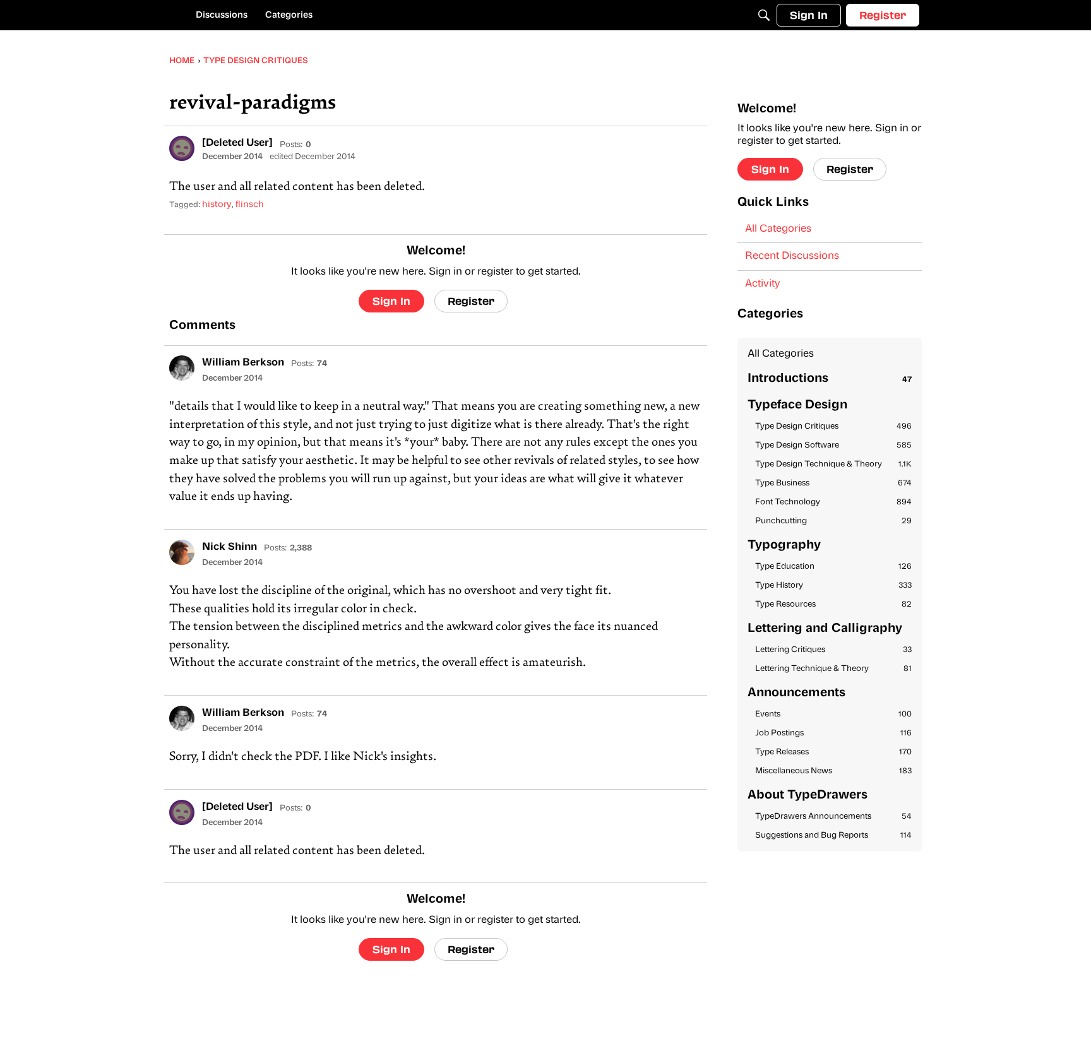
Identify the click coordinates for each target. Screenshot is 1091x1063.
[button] (181, 148)
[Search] (764, 15)
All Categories (778, 229)
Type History (833, 585)
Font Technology (833, 502)
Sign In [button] (391, 301)
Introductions (830, 379)
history (217, 205)
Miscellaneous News (833, 771)
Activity (762, 284)
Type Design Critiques (833, 426)
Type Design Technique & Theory (833, 464)
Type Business (833, 483)
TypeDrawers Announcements (833, 816)
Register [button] (471, 301)
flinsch (249, 205)
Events (833, 714)
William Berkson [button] (243, 363)
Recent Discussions (792, 256)
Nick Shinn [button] (229, 547)
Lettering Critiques (833, 650)
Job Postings (833, 733)
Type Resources (833, 604)
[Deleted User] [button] (237, 143)
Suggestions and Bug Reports (833, 835)
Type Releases (833, 752)
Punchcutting (833, 521)
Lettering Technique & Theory (833, 669)
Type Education (833, 566)
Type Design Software (833, 445)
